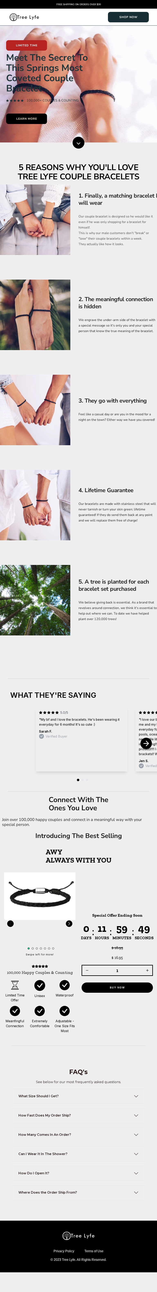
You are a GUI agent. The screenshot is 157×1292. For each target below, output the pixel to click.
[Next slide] (146, 743)
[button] (87, 970)
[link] (128, 17)
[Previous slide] (10, 923)
